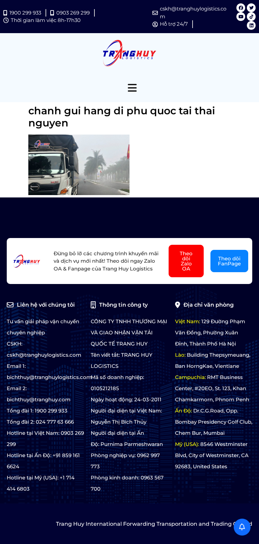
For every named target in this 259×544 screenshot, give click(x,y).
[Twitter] (251, 7)
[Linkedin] (251, 25)
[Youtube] (240, 16)
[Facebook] (240, 7)
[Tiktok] (251, 16)
